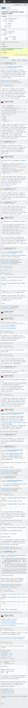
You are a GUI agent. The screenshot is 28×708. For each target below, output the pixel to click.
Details (16, 54)
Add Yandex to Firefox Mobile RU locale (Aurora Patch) (12, 48)
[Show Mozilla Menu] (4, 2)
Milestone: (5, 33)
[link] (14, 566)
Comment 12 (6, 347)
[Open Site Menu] (2, 2)
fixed (11, 653)
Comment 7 (6, 218)
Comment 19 (6, 447)
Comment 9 (6, 274)
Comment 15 (6, 376)
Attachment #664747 (5, 263)
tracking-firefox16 (4, 270)
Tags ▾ (19, 60)
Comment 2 (6, 102)
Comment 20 (6, 478)
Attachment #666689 (5, 473)
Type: (7, 23)
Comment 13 (6, 356)
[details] (19, 277)
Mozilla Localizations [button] (13, 18)
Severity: (6, 26)
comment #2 (14, 255)
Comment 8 (6, 249)
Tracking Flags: (4, 34)
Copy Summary (18, 4)
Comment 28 (6, 663)
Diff (19, 54)
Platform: (6, 21)
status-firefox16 (4, 653)
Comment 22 (6, 524)
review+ (5, 52)
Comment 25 (6, 616)
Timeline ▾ (24, 60)
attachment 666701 (12, 594)
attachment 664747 (12, 277)
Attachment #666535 (5, 431)
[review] (3, 278)
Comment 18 (6, 435)
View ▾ (25, 4)
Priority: (6, 25)
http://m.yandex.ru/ (6, 185)
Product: (6, 18)
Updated (5, 267)
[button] (24, 2)
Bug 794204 (8, 8)
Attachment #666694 (5, 490)
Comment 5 (6, 190)
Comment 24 (6, 591)
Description (6, 64)
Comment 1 (6, 86)
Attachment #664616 (5, 80)
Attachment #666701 (5, 587)
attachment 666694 (12, 527)
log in (7, 696)
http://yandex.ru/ (6, 184)
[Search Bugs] (21, 2)
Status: (6, 31)
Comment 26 (6, 629)
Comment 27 (6, 643)
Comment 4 (6, 157)
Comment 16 (6, 395)
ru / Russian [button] (11, 19)
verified (14, 37)
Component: (5, 19)
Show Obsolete (5, 57)
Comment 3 (6, 142)
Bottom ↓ (14, 60)
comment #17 (17, 456)
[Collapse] (26, 64)
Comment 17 (6, 410)
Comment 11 (6, 332)
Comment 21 (6, 495)
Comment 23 (6, 552)
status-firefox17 (4, 654)
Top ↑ (2, 703)
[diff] (24, 277)
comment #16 (9, 459)
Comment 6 (6, 203)
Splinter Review (24, 54)
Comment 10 (6, 319)
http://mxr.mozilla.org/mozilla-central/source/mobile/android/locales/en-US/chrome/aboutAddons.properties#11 (13, 421)
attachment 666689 (12, 497)
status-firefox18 (4, 655)
